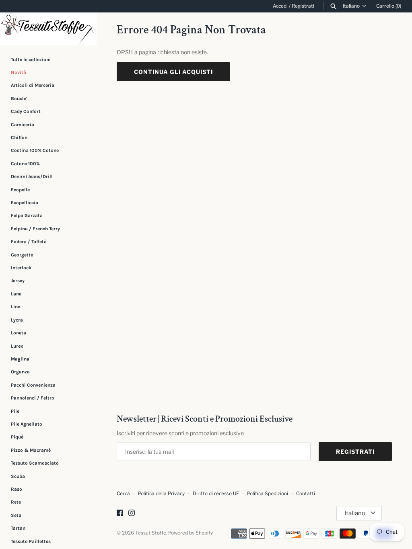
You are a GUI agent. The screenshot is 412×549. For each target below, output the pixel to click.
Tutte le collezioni (31, 59)
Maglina (20, 359)
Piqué (17, 437)
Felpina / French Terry (35, 228)
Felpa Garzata (27, 215)
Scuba (18, 476)
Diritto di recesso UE (216, 493)
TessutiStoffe (150, 533)
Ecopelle (20, 190)
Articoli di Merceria (32, 85)
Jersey (18, 280)
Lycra (17, 320)
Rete (16, 502)
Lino (16, 306)
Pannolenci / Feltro (32, 398)
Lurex (17, 346)
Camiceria (22, 124)
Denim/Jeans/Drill (32, 176)
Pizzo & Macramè (31, 450)
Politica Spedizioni (267, 493)
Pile (15, 411)
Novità (18, 72)
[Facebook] (120, 513)
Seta (16, 515)
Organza (20, 372)
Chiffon (19, 137)
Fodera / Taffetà (29, 241)
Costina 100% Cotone (35, 150)
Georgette (22, 255)
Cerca (123, 493)
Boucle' (19, 98)
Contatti (305, 493)
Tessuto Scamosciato (35, 463)
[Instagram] (131, 513)
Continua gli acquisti (173, 71)
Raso (16, 489)
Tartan (18, 528)
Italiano (351, 6)
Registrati (303, 6)
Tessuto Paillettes (31, 541)
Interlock (21, 267)
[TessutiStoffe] (48, 28)
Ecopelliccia (24, 202)
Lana (16, 294)
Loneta (18, 333)
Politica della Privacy (161, 493)
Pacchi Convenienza (33, 385)
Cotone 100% (25, 163)
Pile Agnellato (26, 424)
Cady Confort (26, 111)
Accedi (280, 6)
